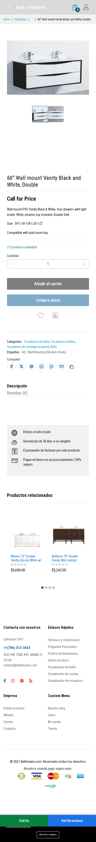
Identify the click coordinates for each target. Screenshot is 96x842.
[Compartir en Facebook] (11, 366)
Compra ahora (48, 300)
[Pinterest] (22, 681)
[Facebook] (4, 681)
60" (24, 352)
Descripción (17, 385)
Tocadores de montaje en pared (28, 347)
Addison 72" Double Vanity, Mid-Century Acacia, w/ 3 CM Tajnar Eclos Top (67, 558)
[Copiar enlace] (71, 366)
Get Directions (72, 821)
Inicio (6, 19)
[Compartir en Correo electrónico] (61, 366)
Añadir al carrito (48, 283)
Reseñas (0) (17, 392)
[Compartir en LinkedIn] (41, 366)
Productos (20, 19)
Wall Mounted (37, 352)
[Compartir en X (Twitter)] (21, 366)
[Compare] (55, 315)
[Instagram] (13, 681)
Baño (53, 347)
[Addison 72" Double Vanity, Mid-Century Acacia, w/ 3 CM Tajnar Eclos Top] (68, 535)
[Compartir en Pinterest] (31, 366)
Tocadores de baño (37, 341)
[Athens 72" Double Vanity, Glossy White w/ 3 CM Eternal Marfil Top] (27, 535)
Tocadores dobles (63, 341)
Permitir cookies (48, 834)
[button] (42, 587)
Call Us (24, 821)
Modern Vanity (56, 352)
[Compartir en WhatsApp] (51, 366)
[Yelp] (30, 681)
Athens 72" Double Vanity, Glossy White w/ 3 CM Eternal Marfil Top (26, 558)
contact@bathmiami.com (20, 665)
